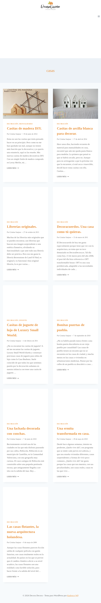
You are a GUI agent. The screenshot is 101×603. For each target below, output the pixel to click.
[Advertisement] (50, 40)
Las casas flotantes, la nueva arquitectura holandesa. (23, 532)
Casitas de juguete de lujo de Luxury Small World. (22, 330)
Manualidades (26, 124)
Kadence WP (72, 595)
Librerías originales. (22, 226)
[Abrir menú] (98, 16)
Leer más (13, 168)
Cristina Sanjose (15, 134)
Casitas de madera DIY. (24, 128)
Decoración (12, 124)
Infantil (23, 320)
